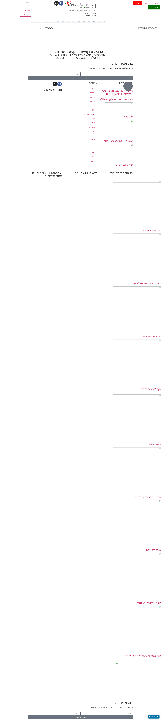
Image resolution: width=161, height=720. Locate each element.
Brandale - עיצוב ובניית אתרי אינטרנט (47, 174)
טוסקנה (93, 110)
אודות (156, 3)
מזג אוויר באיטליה (151, 230)
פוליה (93, 148)
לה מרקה (92, 123)
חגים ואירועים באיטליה (148, 603)
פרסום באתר (154, 7)
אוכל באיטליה (153, 550)
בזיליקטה (92, 97)
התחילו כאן (46, 28)
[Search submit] (29, 7)
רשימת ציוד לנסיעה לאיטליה (146, 283)
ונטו (94, 106)
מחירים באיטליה (152, 336)
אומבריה (128, 116)
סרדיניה (92, 144)
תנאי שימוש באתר (86, 173)
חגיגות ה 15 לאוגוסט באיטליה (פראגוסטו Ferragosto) (117, 92)
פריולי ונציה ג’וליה (123, 164)
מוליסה (93, 135)
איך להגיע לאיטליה (151, 389)
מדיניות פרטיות (153, 716)
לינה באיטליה (153, 444)
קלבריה (93, 157)
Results (27, 11)
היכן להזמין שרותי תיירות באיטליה (143, 655)
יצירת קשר (147, 3)
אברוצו (93, 88)
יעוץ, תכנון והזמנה (149, 28)
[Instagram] (56, 3)
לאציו (93, 118)
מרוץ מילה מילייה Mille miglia (116, 99)
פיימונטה (92, 153)
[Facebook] (61, 3)
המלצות (138, 3)
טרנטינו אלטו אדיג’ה (89, 114)
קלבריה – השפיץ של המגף (118, 140)
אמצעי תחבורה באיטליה (148, 497)
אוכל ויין (71, 53)
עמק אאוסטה (91, 101)
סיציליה (93, 140)
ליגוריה (93, 131)
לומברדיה (92, 127)
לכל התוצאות (26, 15)
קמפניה (93, 161)
